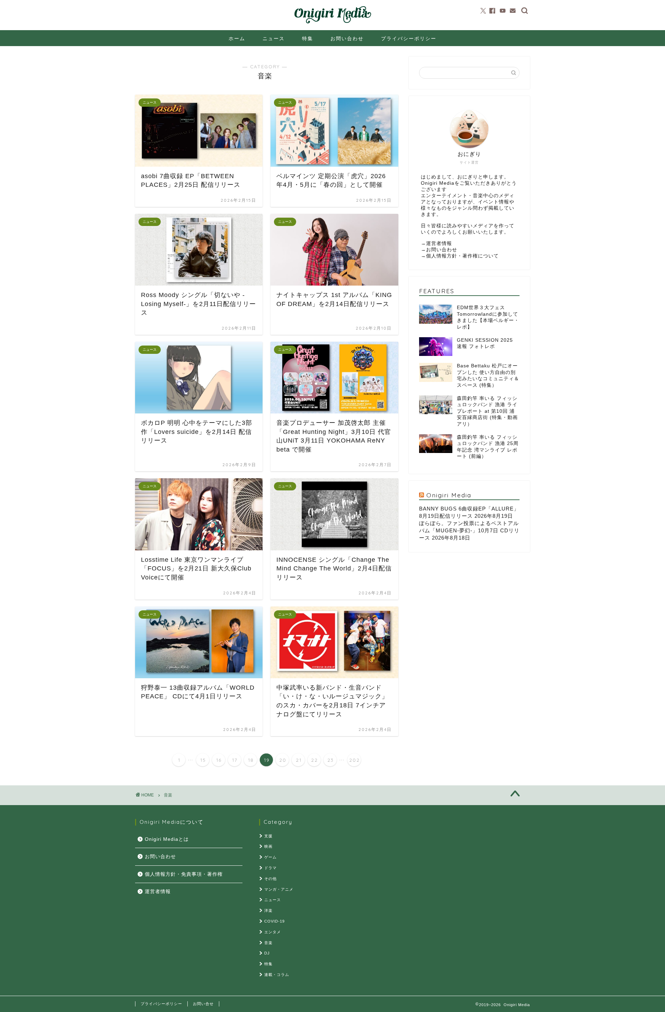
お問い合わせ (347, 38)
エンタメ (272, 932)
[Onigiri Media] (332, 23)
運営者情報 (439, 243)
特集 (307, 38)
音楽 (168, 795)
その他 (270, 878)
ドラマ (270, 868)
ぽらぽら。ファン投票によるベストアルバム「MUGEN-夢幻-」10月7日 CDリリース (469, 530)
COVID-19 (274, 921)
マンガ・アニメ (278, 889)
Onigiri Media (448, 495)
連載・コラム (276, 974)
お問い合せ (203, 1004)
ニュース (274, 38)
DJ (267, 953)
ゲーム (270, 857)
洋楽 (268, 910)
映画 (268, 846)
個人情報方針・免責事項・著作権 (184, 874)
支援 (268, 836)
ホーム (237, 38)
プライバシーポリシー (408, 38)
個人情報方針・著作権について (462, 256)
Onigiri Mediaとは (167, 839)
